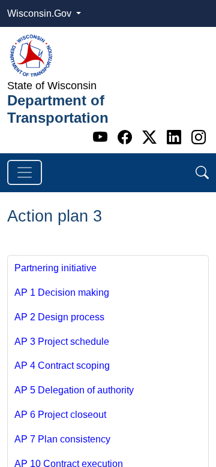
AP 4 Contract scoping (62, 365)
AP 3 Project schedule (61, 341)
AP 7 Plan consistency (62, 439)
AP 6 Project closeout (60, 415)
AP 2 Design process (59, 317)
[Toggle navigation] (24, 172)
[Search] (202, 173)
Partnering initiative (55, 268)
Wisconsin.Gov (40, 13)
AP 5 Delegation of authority (74, 390)
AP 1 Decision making (61, 292)
